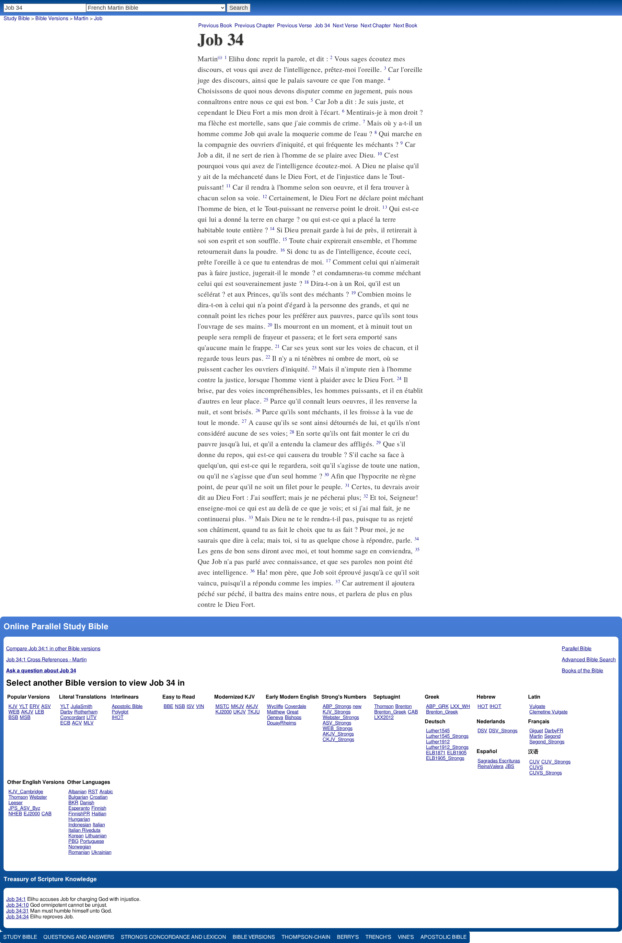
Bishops (293, 717)
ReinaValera (490, 766)
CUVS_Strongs (545, 773)
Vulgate (537, 706)
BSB (13, 717)
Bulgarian (78, 797)
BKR (73, 802)
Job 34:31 (17, 911)
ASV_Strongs (337, 723)
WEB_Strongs (337, 728)
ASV (46, 706)
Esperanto (79, 808)
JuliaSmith (81, 706)
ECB (65, 723)
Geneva (275, 717)
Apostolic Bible (443, 937)
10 (379, 153)
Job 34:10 (17, 905)
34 (416, 539)
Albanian (77, 791)
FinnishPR (79, 813)
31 (347, 485)
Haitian (99, 813)
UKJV (239, 712)
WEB (13, 712)
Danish (87, 802)
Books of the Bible (582, 670)
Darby (66, 712)
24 (399, 378)
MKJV (237, 706)
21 (277, 346)
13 (384, 207)
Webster (38, 797)
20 (270, 325)
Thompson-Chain (306, 937)
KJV (12, 706)
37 (337, 581)
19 (353, 292)
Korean (76, 835)
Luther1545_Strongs (447, 736)
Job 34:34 (17, 916)
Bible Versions (51, 18)
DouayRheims (281, 723)
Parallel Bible (577, 648)
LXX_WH (460, 706)
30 (326, 474)
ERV (34, 706)
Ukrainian (101, 852)
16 (282, 250)
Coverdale (295, 706)
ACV (77, 723)
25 (266, 399)
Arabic (106, 791)
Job (98, 18)
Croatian (99, 797)
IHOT (117, 717)
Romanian (79, 852)
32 (365, 496)
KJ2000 (223, 712)
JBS (509, 766)
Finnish (98, 808)
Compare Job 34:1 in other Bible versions (53, 648)
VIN (200, 706)
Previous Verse (294, 25)
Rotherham (86, 712)
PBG (73, 841)
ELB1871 (435, 752)
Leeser (15, 802)
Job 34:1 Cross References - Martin (46, 659)
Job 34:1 (16, 899)
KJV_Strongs (337, 712)
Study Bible (17, 18)
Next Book (405, 25)
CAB (413, 712)
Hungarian (79, 819)
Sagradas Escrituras (499, 761)
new (357, 706)
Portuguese (92, 841)
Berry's (348, 937)
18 (306, 282)
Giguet (536, 730)
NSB (180, 706)
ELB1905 (456, 752)
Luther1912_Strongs (447, 747)
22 (268, 357)
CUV (534, 762)
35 (417, 549)
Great (292, 712)
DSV (482, 730)
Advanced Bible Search (589, 659)
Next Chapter (376, 25)
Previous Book (215, 25)
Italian (99, 824)
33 (250, 517)
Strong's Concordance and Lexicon (173, 937)
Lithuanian (96, 835)
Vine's (406, 937)
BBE (168, 706)
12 (264, 196)
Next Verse (345, 25)
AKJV (27, 712)
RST (93, 791)
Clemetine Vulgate (548, 712)
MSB (25, 717)
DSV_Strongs (503, 730)
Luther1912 (438, 741)
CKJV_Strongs (338, 739)
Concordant (72, 717)
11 (228, 186)
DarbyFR (554, 730)
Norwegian (79, 846)
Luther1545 (438, 730)
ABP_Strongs (337, 706)
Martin (81, 18)
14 (272, 228)
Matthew (276, 712)
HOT (483, 706)
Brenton (403, 706)
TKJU (254, 712)
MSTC (222, 706)
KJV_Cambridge (25, 791)
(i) (220, 57)
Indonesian (79, 824)
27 (244, 421)
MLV (89, 723)
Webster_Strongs (341, 717)
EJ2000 (32, 813)
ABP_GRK (437, 706)
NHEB (15, 813)
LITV (91, 717)
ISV (190, 706)
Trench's (378, 937)
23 (314, 367)
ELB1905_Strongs (445, 758)
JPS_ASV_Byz (24, 808)
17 (328, 260)
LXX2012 (384, 717)
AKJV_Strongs (338, 734)
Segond (552, 736)
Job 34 (322, 25)
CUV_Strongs (555, 762)
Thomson (384, 706)
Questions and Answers (78, 937)
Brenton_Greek (390, 712)
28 (292, 432)
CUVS (536, 767)
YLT (23, 706)
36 (252, 571)
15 (284, 239)
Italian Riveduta (84, 830)
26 (258, 410)
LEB (39, 712)
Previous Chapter (254, 25)
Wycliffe (275, 706)
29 (378, 442)
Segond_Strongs (546, 741)
